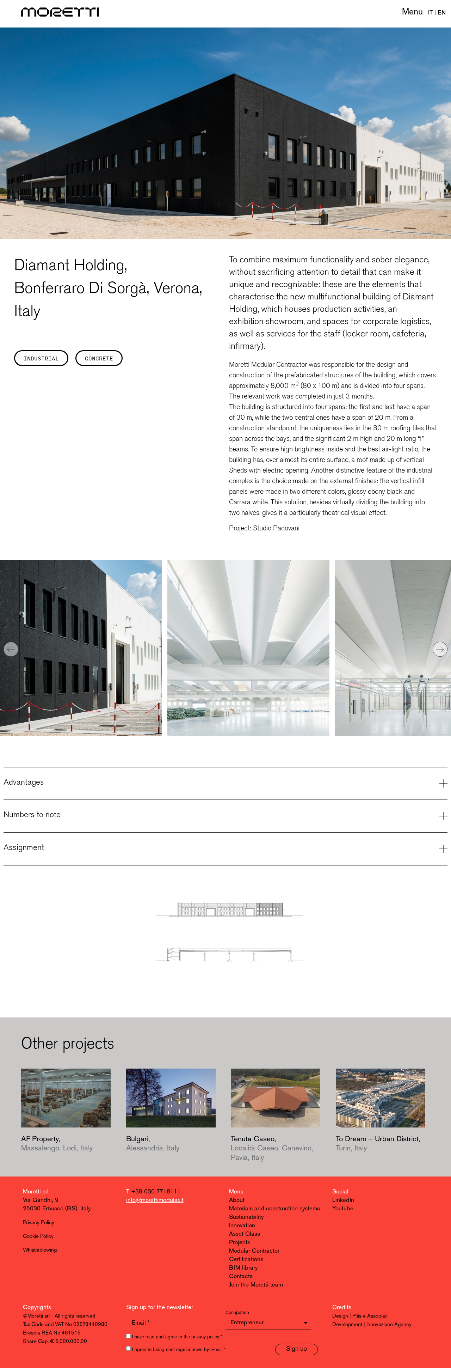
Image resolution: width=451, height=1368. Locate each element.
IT (430, 13)
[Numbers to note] (443, 816)
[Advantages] (443, 783)
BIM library (243, 1268)
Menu (412, 12)
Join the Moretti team (256, 1285)
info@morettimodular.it (155, 1200)
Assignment (24, 847)
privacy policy (205, 1337)
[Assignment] (443, 849)
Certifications (246, 1260)
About (237, 1200)
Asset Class (244, 1234)
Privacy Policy (38, 1223)
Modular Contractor (254, 1251)
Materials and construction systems (274, 1209)
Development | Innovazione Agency (372, 1324)
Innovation (242, 1226)
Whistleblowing (40, 1250)
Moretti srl (36, 1192)
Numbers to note (32, 814)
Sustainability (246, 1217)
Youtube (342, 1209)
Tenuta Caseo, (272, 1148)
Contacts (241, 1276)
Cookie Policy (38, 1236)
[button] (11, 649)
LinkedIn (343, 1200)
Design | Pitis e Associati (360, 1316)
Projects (239, 1243)
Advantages (24, 782)
